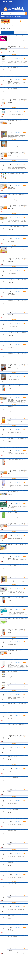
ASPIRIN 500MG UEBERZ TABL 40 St (15, 501)
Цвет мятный (10, 406)
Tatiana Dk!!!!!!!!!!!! (11, 187)
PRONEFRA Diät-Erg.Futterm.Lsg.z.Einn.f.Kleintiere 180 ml (18, 56)
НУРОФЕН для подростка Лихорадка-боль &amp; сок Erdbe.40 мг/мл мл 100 (18, 417)
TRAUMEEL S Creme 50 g (12, 565)
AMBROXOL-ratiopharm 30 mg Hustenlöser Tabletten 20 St (18, 77)
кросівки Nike (8, 16)
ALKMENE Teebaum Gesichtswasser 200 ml (16, 947)
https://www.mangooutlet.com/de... (19, 41)
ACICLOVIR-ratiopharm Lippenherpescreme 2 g (17, 226)
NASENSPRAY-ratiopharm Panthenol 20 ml (16, 629)
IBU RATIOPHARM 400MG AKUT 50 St (15, 120)
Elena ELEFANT (10, 229)
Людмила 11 (10, 197)
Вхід (11, 1)
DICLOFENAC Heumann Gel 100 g (14, 46)
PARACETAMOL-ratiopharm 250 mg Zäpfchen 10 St (18, 183)
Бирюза (9, 123)
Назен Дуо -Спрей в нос (12, 745)
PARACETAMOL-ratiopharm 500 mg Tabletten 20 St (18, 99)
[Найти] (26, 13)
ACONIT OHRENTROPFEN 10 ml (14, 660)
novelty (9, 49)
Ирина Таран (10, 70)
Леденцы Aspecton (11, 904)
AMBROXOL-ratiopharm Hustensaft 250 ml (16, 480)
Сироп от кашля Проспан (13, 841)
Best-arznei (17, 37)
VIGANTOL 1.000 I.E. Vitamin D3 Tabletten (16, 35)
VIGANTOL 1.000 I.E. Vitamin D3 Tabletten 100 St (17, 162)
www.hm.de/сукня (17, 16)
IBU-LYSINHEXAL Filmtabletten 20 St (15, 109)
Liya (8, 134)
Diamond (9, 409)
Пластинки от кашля (12, 862)
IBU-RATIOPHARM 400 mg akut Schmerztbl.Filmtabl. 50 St (18, 364)
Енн (8, 674)
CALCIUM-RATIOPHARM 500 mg (14, 448)
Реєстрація (4, 1)
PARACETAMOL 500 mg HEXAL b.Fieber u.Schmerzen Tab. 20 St (18, 544)
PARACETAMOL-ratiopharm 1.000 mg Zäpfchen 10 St (18, 533)
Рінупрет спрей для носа (13, 777)
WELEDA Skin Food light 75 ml (14, 512)
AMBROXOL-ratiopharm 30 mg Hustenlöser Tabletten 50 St (18, 194)
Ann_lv (9, 505)
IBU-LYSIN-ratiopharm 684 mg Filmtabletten (16, 152)
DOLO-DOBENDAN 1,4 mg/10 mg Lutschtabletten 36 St (18, 618)
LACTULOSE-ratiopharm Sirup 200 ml (15, 385)
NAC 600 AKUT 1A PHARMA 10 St (14, 607)
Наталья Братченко (11, 558)
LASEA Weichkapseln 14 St (13, 586)
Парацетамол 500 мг (12, 788)
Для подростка (11, 576)
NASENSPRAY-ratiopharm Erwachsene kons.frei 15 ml (18, 459)
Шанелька (10, 102)
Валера (9, 155)
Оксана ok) (10, 494)
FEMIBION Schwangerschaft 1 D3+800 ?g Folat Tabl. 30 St (18, 247)
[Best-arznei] (5, 21)
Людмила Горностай (12, 38)
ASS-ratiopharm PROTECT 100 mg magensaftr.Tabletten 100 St (18, 427)
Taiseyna (9, 367)
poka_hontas (10, 950)
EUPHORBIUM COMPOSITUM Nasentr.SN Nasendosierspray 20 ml (18, 215)
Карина (9, 420)
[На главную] (14, 8)
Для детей (10, 141)
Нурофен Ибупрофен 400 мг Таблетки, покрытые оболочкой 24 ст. (18, 639)
